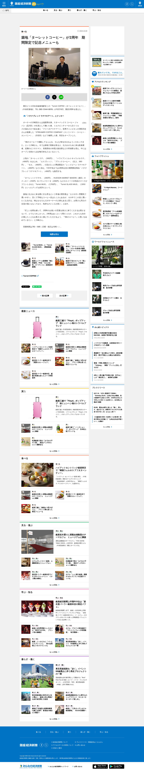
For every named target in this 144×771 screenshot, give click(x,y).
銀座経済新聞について (60, 742)
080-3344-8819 (46, 109)
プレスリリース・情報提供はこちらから (89, 742)
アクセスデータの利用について (63, 745)
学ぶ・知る (97, 10)
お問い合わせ (80, 745)
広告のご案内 (57, 748)
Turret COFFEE (29, 276)
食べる (45, 10)
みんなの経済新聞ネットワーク (31, 766)
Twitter (132, 4)
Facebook (127, 4)
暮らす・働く (82, 10)
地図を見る (54, 234)
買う (69, 10)
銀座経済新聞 (20, 4)
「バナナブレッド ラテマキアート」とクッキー (45, 116)
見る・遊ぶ (58, 10)
